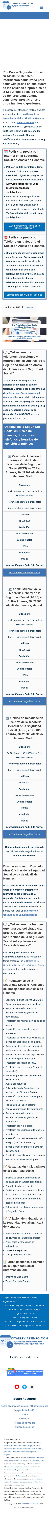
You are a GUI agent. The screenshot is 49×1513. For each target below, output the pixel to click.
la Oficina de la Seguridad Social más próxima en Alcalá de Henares (23, 965)
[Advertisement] (24, 43)
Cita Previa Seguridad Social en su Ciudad (24, 1305)
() (22, 188)
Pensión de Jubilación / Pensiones (24, 1309)
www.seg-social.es (17, 184)
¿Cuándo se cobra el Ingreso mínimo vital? (24, 1326)
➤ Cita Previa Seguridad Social (24, 572)
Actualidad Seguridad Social (24, 1317)
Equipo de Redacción (24, 1410)
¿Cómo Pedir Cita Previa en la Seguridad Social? (24, 227)
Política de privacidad (24, 1423)
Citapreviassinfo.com (29, 1503)
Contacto (24, 1414)
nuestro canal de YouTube (31, 1482)
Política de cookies (24, 1427)
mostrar (30, 307)
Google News (17, 1476)
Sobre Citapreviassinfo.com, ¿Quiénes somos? (24, 1406)
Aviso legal (24, 1418)
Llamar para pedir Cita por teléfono (24, 295)
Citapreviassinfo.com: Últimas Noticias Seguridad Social (20, 1299)
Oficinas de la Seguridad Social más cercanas (24, 1322)
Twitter (22, 1485)
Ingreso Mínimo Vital (24, 1313)
